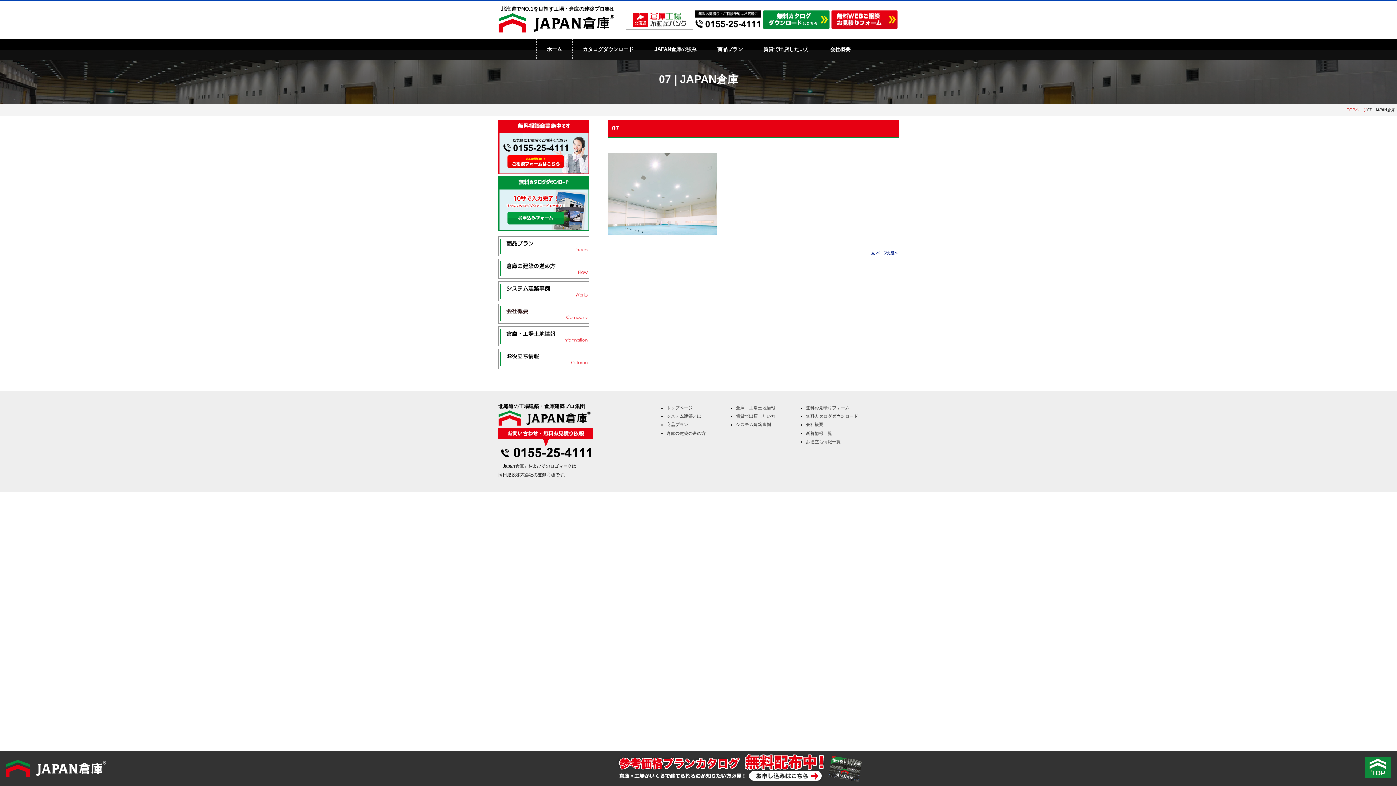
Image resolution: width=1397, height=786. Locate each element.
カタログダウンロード (608, 49)
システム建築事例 (753, 424)
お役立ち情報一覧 (823, 441)
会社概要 (840, 49)
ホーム (554, 49)
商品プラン (730, 49)
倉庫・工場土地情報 (755, 407)
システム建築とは (683, 416)
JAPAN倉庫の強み (675, 49)
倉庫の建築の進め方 (686, 433)
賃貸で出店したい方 (786, 49)
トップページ (679, 407)
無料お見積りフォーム (827, 407)
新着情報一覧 (819, 433)
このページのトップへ (880, 253)
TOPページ (1357, 110)
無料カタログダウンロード (832, 416)
